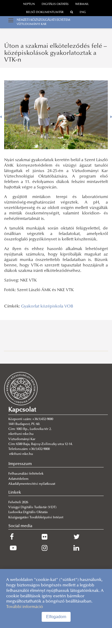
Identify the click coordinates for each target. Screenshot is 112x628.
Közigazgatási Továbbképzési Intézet (35, 517)
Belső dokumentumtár (45, 12)
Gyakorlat (30, 306)
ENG (83, 12)
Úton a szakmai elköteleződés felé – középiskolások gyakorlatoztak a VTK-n (55, 53)
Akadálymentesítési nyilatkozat (31, 484)
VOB (68, 306)
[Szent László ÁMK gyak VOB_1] (56, 114)
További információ (24, 607)
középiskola (51, 306)
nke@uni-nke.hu (21, 434)
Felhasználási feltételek (25, 473)
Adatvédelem (18, 479)
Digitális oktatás (55, 4)
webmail (82, 4)
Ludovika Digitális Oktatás (28, 512)
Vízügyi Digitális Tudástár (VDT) (32, 507)
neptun (29, 4)
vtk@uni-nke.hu (21, 454)
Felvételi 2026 (18, 502)
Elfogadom (56, 616)
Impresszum (20, 464)
